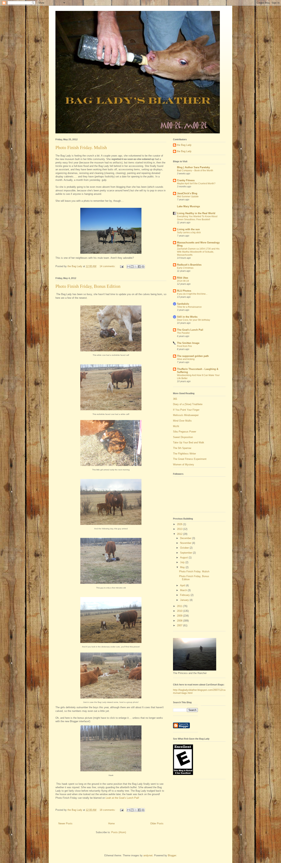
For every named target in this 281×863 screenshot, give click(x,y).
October (185, 547)
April (183, 585)
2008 (180, 620)
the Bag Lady (184, 145)
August (184, 557)
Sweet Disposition (183, 437)
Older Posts (156, 823)
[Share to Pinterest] (143, 266)
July (182, 562)
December (186, 538)
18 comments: (108, 809)
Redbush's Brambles (189, 264)
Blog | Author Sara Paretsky (193, 167)
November (186, 543)
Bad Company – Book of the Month (195, 170)
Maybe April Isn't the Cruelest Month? (196, 183)
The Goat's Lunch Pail (190, 329)
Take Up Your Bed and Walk (188, 442)
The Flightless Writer (184, 453)
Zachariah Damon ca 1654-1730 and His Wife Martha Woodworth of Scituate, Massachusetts (198, 251)
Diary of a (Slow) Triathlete (187, 404)
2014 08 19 (183, 281)
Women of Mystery (183, 464)
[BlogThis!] (132, 266)
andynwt (148, 855)
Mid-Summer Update (188, 196)
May (183, 567)
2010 (180, 610)
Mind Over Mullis (182, 420)
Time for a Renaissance (189, 307)
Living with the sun (188, 229)
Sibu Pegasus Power (184, 431)
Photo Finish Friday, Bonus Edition (87, 286)
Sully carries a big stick (189, 232)
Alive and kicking (186, 359)
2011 (180, 606)
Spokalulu (183, 303)
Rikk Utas (182, 277)
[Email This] (128, 266)
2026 (180, 524)
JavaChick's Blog (187, 193)
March (184, 590)
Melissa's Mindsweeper (186, 415)
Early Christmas (185, 268)
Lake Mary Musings (188, 206)
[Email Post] (121, 266)
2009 (180, 615)
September (186, 552)
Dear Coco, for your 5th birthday (193, 320)
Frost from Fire (184, 346)
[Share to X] (136, 266)
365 (175, 398)
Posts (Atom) (118, 832)
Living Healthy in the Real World (196, 213)
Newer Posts (65, 823)
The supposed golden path (193, 356)
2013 (180, 529)
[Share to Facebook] (139, 266)
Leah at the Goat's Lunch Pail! (122, 797)
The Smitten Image (188, 343)
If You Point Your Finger (186, 409)
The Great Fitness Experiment (189, 459)
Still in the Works (187, 316)
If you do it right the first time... (192, 294)
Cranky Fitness (186, 180)
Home (111, 823)
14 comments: (108, 266)
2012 (180, 534)
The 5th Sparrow (182, 448)
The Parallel (183, 333)
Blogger (172, 855)
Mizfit (176, 426)
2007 (180, 625)
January (185, 600)
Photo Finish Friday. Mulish (81, 147)
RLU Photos (184, 290)
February (185, 595)
